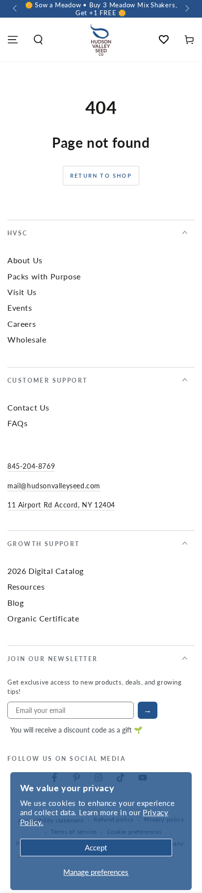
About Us (25, 260)
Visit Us (22, 292)
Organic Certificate (43, 618)
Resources (26, 586)
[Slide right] (186, 9)
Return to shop (101, 175)
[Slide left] (15, 9)
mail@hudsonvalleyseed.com (54, 485)
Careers (21, 323)
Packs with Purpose (44, 276)
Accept (96, 847)
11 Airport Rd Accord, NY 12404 (61, 504)
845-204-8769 (31, 466)
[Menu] (12, 39)
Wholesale (26, 339)
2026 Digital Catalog (45, 570)
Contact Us (28, 407)
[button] (38, 39)
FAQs (17, 423)
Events (19, 307)
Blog (15, 602)
